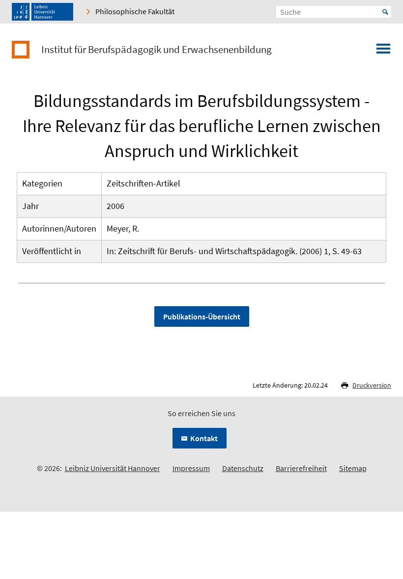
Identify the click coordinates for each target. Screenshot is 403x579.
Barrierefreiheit (301, 468)
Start (385, 12)
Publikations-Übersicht (201, 316)
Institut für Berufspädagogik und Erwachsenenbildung (156, 49)
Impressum (191, 468)
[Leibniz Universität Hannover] (42, 12)
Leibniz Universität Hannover (112, 468)
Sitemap (353, 468)
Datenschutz (242, 468)
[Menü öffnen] (383, 51)
